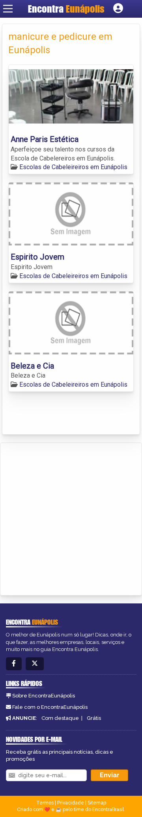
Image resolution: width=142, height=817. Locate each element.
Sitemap (97, 803)
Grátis (94, 718)
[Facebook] (14, 663)
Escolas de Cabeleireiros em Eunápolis (73, 167)
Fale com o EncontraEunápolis (50, 707)
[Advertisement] (71, 517)
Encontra (66, 9)
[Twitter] (35, 663)
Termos (45, 803)
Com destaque (60, 718)
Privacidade (70, 803)
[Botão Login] (118, 9)
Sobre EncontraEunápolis (43, 696)
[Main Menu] (8, 9)
